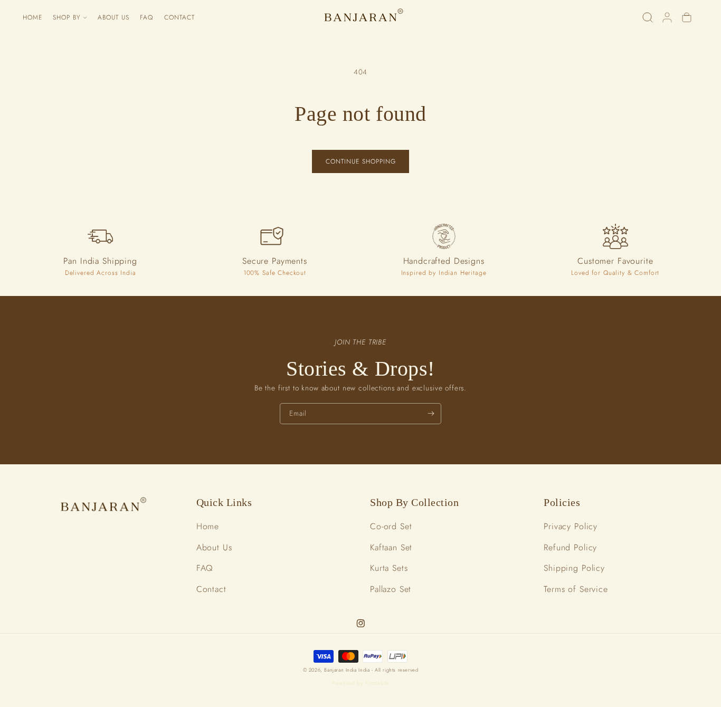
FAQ (205, 568)
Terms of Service (576, 589)
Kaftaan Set (391, 547)
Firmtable (377, 683)
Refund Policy (570, 547)
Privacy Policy (570, 526)
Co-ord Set (391, 526)
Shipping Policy (574, 568)
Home (207, 526)
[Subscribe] (431, 413)
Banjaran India (340, 670)
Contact (211, 589)
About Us (214, 547)
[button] (70, 17)
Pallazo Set (390, 589)
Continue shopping (361, 161)
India (365, 670)
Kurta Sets (389, 568)
